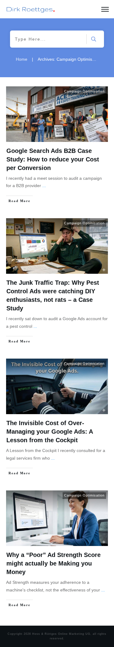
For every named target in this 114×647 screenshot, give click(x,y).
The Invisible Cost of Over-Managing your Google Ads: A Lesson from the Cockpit (49, 431)
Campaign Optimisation (84, 91)
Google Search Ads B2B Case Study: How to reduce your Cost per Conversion (52, 159)
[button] (11, 636)
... (44, 185)
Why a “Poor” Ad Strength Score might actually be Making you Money (53, 563)
